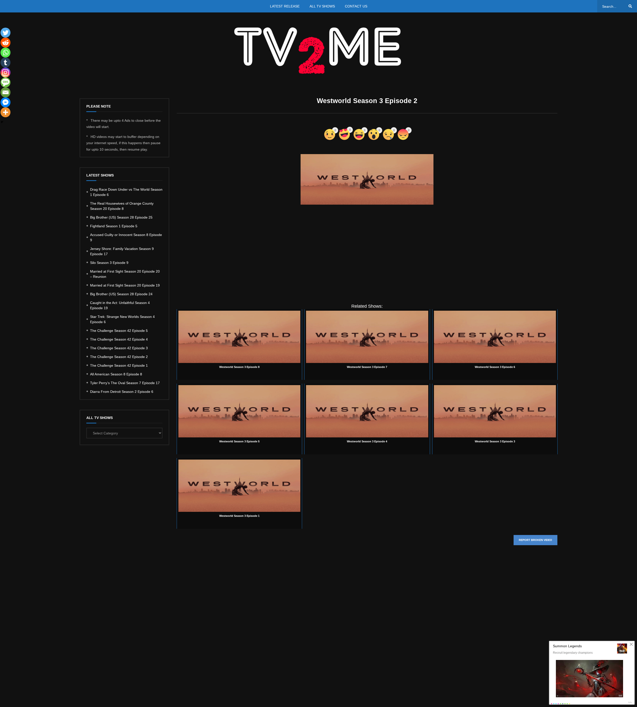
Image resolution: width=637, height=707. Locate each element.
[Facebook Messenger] (5, 102)
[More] (5, 112)
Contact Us (356, 6)
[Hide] (2, 122)
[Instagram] (5, 72)
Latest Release (285, 6)
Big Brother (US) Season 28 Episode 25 (121, 217)
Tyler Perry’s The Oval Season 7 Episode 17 (125, 383)
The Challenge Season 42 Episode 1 (119, 365)
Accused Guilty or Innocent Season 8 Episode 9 (126, 237)
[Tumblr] (5, 62)
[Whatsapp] (5, 53)
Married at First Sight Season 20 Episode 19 (125, 285)
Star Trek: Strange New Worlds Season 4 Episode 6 (122, 319)
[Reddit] (5, 43)
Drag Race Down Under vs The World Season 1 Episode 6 (126, 192)
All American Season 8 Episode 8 (116, 374)
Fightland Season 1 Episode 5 (113, 226)
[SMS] (5, 82)
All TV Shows (322, 6)
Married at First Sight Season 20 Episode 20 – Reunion (125, 274)
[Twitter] (5, 33)
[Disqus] (367, 623)
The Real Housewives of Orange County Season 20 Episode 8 (122, 206)
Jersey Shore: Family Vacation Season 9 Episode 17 (122, 251)
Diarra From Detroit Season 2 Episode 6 (121, 392)
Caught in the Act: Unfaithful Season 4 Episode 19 (120, 305)
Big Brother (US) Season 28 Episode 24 (121, 294)
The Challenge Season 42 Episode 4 (119, 339)
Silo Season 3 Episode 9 (109, 263)
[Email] (5, 92)
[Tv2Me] (318, 50)
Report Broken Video (535, 539)
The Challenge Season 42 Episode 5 (119, 331)
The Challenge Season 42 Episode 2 (119, 357)
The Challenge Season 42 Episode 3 (119, 348)
